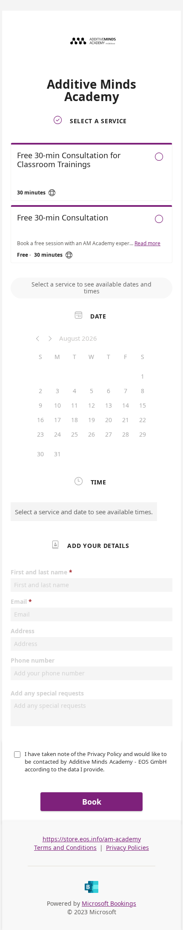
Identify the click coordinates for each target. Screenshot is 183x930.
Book (91, 802)
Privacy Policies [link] (127, 847)
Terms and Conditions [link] (65, 847)
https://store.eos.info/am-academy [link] (92, 839)
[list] (91, 205)
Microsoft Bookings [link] (109, 903)
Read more (147, 243)
